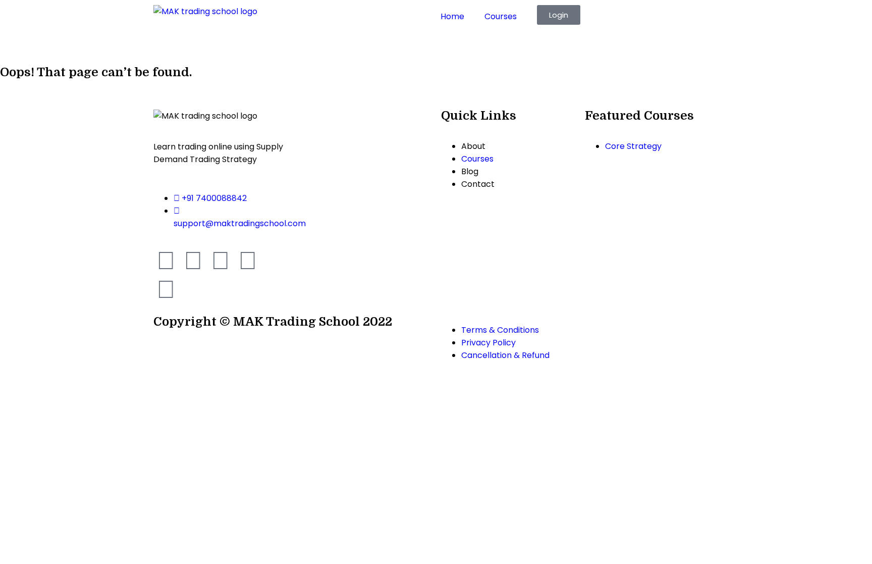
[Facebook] (166, 260)
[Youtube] (220, 260)
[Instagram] (193, 260)
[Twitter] (247, 260)
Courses (500, 16)
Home (452, 16)
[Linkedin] (166, 289)
